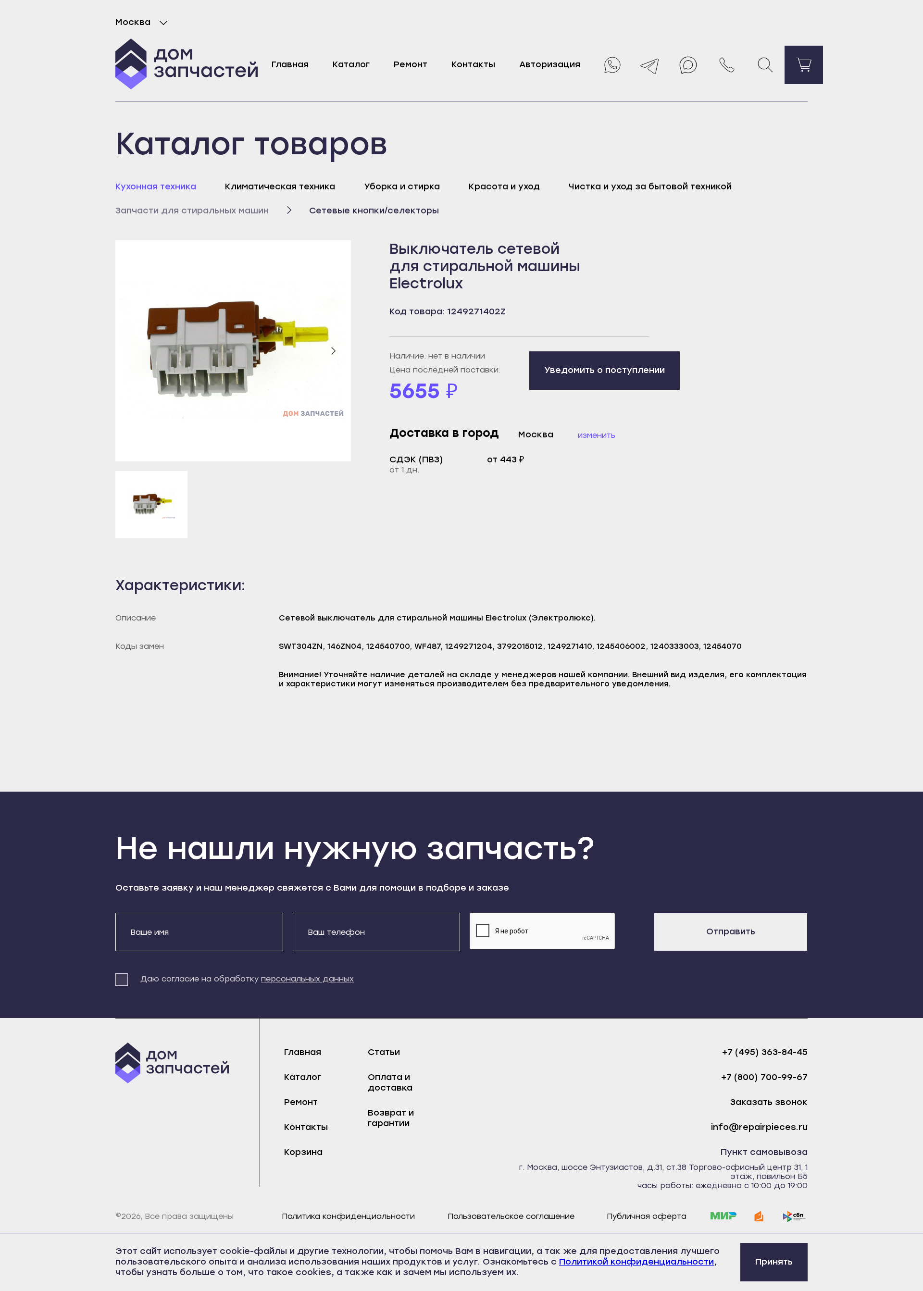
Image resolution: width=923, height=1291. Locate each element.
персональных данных (307, 978)
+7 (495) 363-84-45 (765, 1052)
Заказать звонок (769, 1102)
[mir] (723, 1216)
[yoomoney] (759, 1216)
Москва (132, 22)
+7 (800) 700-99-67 (764, 1077)
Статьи (384, 1052)
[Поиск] (765, 65)
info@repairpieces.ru (759, 1127)
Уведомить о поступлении (604, 370)
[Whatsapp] (611, 65)
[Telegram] (650, 65)
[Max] (688, 65)
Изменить (596, 435)
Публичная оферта (646, 1216)
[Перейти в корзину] (804, 65)
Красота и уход (504, 186)
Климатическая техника (280, 186)
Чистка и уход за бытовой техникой (650, 186)
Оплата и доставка (390, 1082)
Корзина (303, 1152)
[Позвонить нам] (727, 65)
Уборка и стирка (402, 186)
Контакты (473, 64)
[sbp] (795, 1216)
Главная (290, 64)
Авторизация (549, 64)
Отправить (730, 931)
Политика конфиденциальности (348, 1216)
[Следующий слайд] (333, 351)
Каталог (351, 64)
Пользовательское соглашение (511, 1216)
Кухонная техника (155, 186)
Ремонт (410, 64)
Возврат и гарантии (391, 1118)
